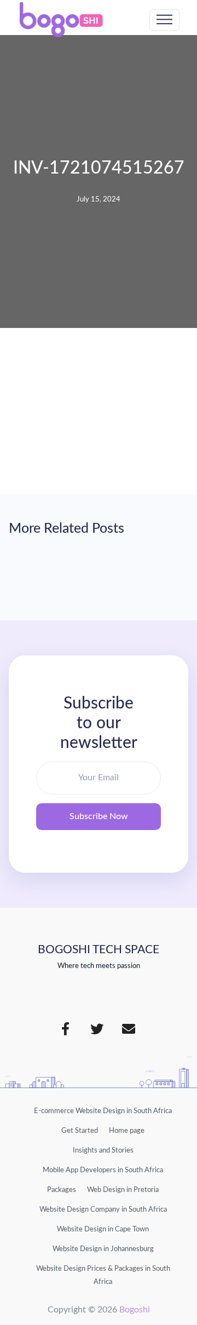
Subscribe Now (98, 816)
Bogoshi (134, 1309)
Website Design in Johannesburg (103, 1249)
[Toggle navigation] (164, 20)
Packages (61, 1190)
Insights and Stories (103, 1150)
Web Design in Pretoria (123, 1190)
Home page (126, 1130)
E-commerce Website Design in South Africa (103, 1111)
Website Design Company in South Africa (103, 1209)
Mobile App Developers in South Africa (103, 1170)
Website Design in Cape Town (103, 1229)
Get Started (79, 1130)
